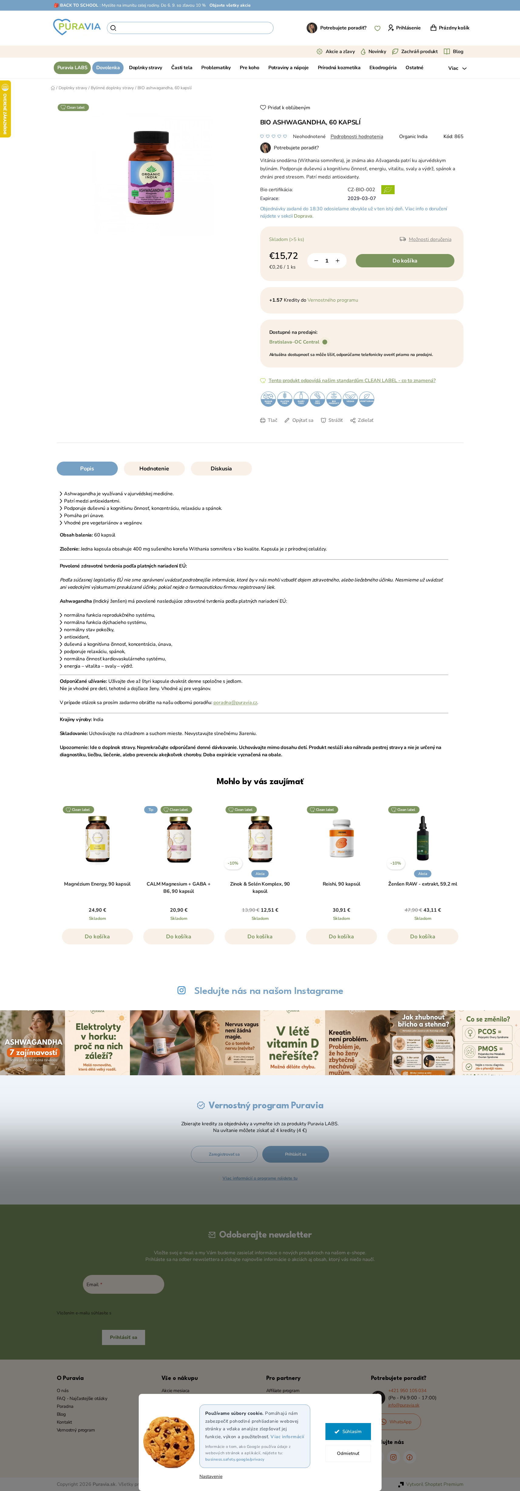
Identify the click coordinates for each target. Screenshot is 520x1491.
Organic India (413, 136)
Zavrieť (311, 429)
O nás (63, 1391)
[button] (97, 940)
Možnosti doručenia (430, 239)
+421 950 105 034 (407, 1391)
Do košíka (405, 260)
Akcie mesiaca (175, 1391)
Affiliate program (283, 1391)
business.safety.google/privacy (235, 1459)
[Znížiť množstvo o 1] (316, 260)
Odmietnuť (348, 1453)
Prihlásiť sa (296, 1154)
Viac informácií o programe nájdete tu (260, 1178)
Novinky (377, 51)
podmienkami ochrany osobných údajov (151, 1313)
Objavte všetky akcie (230, 5)
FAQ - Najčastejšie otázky (82, 1398)
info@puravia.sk (404, 1405)
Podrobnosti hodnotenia (357, 136)
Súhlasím (352, 1431)
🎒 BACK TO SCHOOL (76, 5)
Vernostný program (76, 1430)
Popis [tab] (87, 468)
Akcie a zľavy (340, 51)
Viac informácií (287, 1437)
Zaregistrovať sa (224, 1154)
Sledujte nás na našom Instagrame (268, 991)
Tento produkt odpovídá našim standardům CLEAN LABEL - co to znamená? (352, 380)
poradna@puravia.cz (235, 702)
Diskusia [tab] (221, 468)
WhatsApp (400, 1422)
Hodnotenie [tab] (154, 468)
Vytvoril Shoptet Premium (435, 1484)
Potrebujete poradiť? (343, 28)
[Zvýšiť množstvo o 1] (337, 260)
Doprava (303, 216)
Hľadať (284, 28)
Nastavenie (211, 1476)
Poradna (65, 1406)
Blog (458, 51)
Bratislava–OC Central (294, 342)
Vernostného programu (333, 300)
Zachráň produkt (419, 51)
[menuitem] (72, 68)
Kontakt (64, 1422)
